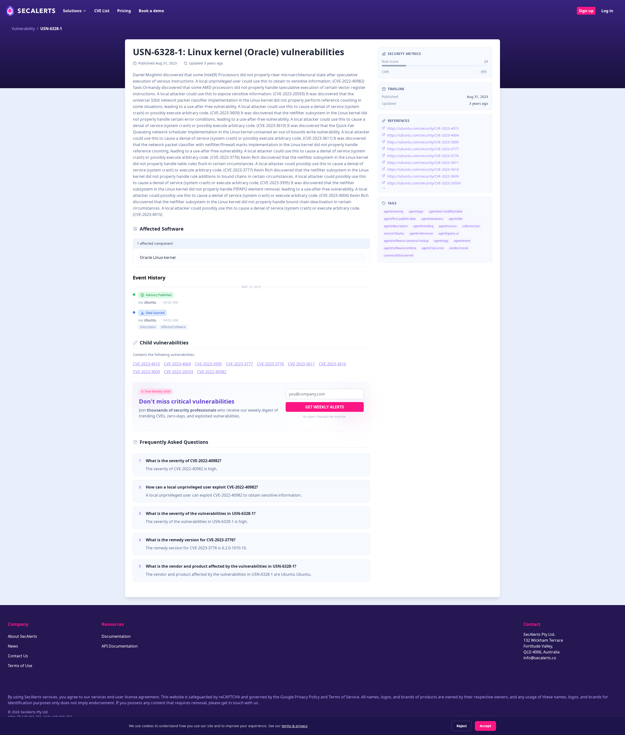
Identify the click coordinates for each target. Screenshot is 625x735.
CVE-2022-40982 (211, 371)
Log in (607, 10)
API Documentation (120, 646)
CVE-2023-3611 (301, 364)
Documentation (116, 636)
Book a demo (151, 10)
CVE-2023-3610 (332, 364)
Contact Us (18, 656)
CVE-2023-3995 (208, 364)
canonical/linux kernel (398, 255)
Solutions (72, 10)
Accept (485, 726)
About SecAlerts (22, 636)
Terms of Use (20, 665)
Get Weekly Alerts (324, 407)
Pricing (124, 10)
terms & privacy (294, 726)
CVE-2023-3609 (146, 371)
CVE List (101, 10)
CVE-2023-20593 (178, 371)
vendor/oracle (458, 248)
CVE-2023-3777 (239, 364)
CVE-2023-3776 (270, 364)
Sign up (586, 10)
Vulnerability (23, 28)
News (13, 646)
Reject (462, 726)
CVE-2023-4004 (177, 364)
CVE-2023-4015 (146, 364)
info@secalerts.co (539, 657)
